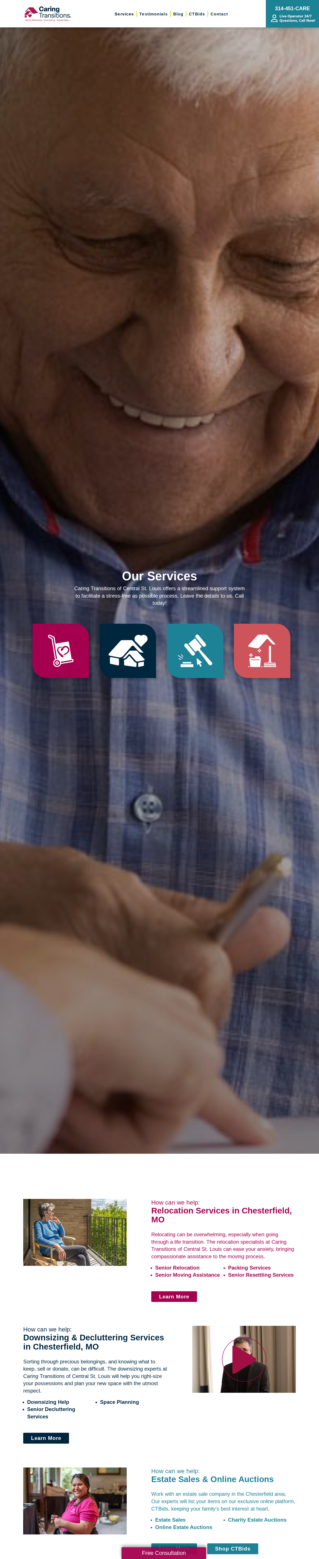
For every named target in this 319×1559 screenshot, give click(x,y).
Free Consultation (164, 1553)
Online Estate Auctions (183, 1527)
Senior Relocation (177, 1268)
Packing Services (249, 1268)
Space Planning (119, 1402)
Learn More (174, 1297)
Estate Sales (170, 1520)
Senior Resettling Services (261, 1275)
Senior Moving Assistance (187, 1275)
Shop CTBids (232, 1549)
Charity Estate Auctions (257, 1520)
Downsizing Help (48, 1402)
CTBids (159, 1509)
